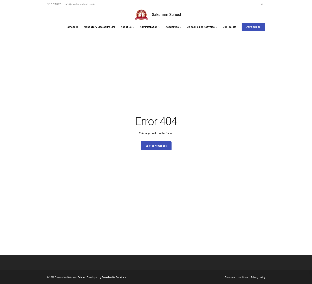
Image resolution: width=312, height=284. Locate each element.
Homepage (72, 26)
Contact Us (229, 26)
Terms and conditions (236, 277)
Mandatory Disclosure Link (99, 26)
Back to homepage (156, 145)
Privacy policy (258, 277)
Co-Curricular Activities (201, 26)
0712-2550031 (54, 4)
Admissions (253, 26)
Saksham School (166, 14)
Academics (172, 26)
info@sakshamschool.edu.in (80, 4)
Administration (148, 26)
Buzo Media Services (114, 277)
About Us (126, 26)
